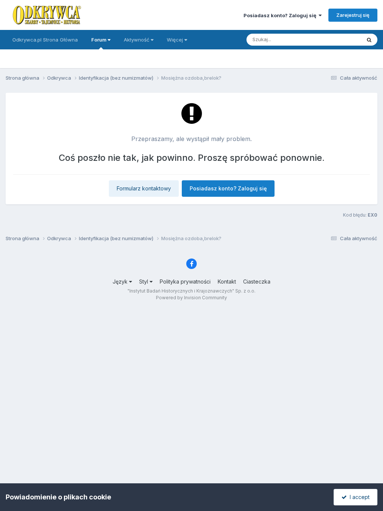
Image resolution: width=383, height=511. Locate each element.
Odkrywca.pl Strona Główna (45, 40)
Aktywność (137, 40)
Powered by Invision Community (191, 297)
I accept (358, 497)
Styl (144, 281)
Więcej (175, 40)
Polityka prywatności (185, 281)
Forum (99, 40)
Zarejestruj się (353, 15)
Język (121, 281)
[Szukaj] (369, 40)
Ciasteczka (256, 281)
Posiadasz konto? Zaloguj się (281, 15)
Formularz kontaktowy (144, 188)
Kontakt (227, 281)
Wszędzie (340, 39)
